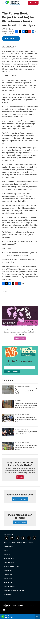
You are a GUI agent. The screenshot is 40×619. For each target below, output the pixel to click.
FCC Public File (8, 582)
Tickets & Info (20, 338)
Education (18, 400)
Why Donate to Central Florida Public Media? (20, 464)
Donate (34, 3)
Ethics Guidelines (9, 562)
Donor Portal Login (9, 586)
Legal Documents (9, 558)
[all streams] (37, 616)
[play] (3, 617)
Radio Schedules (8, 546)
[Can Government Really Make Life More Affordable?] (8, 432)
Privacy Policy (8, 574)
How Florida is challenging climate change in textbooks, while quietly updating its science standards (26, 405)
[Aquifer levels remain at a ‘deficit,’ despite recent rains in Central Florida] (8, 389)
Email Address (8, 365)
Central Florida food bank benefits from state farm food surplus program (26, 448)
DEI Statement (8, 570)
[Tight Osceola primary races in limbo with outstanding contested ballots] (8, 418)
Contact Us (7, 554)
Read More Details (20, 522)
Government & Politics (22, 415)
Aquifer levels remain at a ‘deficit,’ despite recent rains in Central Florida (26, 391)
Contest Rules (8, 578)
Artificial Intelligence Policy (11, 566)
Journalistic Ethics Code (20, 494)
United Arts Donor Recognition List (14, 590)
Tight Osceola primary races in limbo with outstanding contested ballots (26, 419)
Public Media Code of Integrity (20, 516)
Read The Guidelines (20, 499)
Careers (6, 550)
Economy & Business (21, 429)
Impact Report (8, 594)
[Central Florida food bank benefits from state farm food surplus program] (8, 446)
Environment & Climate (22, 386)
